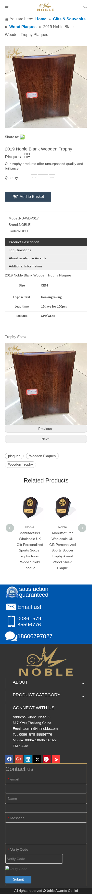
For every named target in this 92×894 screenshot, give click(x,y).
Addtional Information (25, 266)
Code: (13, 231)
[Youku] (56, 759)
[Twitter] (37, 759)
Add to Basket (32, 197)
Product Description (24, 242)
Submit (18, 879)
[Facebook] (9, 759)
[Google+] (19, 759)
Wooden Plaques (42, 456)
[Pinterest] (47, 759)
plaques (14, 456)
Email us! (29, 607)
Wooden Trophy (20, 464)
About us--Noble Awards (27, 258)
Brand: (14, 225)
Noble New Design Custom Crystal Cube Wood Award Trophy (69, 538)
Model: (14, 218)
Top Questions (20, 250)
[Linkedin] (28, 759)
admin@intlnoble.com (40, 728)
